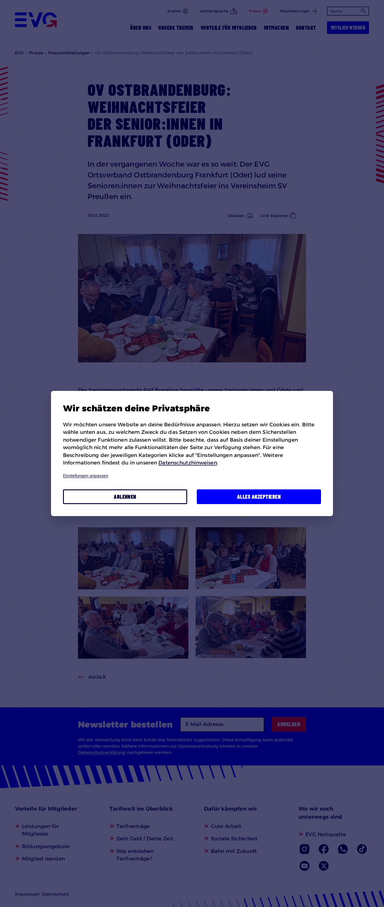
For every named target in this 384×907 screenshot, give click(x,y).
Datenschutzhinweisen (187, 463)
